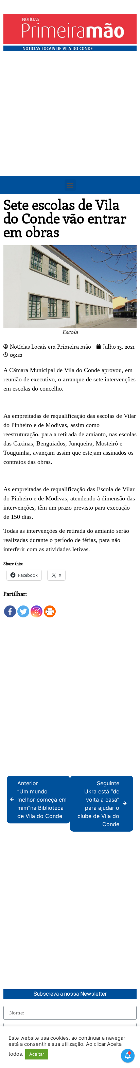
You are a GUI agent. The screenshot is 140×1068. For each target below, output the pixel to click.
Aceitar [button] (36, 1054)
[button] (70, 185)
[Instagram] (36, 608)
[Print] (50, 608)
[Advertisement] (70, 128)
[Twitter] (23, 608)
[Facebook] (10, 608)
